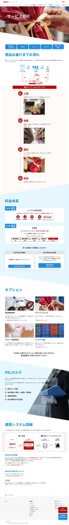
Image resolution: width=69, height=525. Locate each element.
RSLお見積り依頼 (63, 509)
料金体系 (23, 46)
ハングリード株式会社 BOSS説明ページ (14, 464)
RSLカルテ (46, 46)
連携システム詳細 (58, 46)
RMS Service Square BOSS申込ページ (13, 475)
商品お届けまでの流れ (11, 46)
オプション (34, 46)
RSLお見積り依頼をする (20, 266)
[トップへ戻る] (66, 522)
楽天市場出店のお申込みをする (50, 265)
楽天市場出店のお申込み (63, 516)
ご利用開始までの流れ (50, 5)
